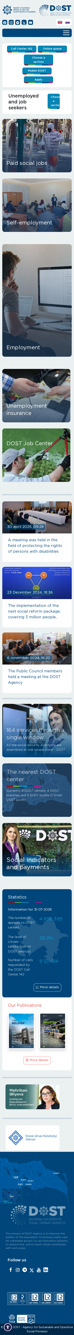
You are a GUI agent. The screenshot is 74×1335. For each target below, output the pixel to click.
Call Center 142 (21, 49)
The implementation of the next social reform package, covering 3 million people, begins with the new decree (34, 612)
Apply (39, 79)
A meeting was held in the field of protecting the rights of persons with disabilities (35, 545)
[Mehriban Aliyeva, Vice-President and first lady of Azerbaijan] (38, 1096)
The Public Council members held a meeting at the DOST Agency (35, 677)
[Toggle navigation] (66, 32)
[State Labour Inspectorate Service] (38, 1137)
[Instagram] (18, 1270)
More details (49, 987)
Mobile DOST (37, 70)
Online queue (52, 49)
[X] (32, 1270)
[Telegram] (25, 1270)
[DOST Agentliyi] (46, 1270)
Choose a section (38, 59)
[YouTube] (39, 1270)
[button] (8, 1327)
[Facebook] (11, 1270)
